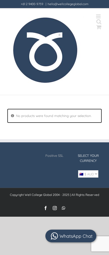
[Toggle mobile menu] (98, 16)
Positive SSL (54, 156)
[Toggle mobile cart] (98, 27)
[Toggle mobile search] (98, 21)
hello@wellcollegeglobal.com (68, 4)
